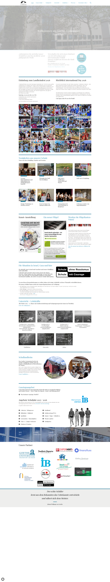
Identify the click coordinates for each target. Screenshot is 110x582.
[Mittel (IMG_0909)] (25, 110)
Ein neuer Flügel (51, 217)
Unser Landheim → (24, 374)
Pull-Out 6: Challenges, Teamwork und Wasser (62, 180)
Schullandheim (25, 357)
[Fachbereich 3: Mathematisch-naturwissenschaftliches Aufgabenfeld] (64, 317)
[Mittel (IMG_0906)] (49, 110)
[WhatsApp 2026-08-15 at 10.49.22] (61, 146)
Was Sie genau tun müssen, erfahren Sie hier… (79, 246)
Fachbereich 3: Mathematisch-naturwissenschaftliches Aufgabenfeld (64, 326)
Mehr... (55, 45)
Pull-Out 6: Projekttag (83, 178)
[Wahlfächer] (27, 339)
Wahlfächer (27, 347)
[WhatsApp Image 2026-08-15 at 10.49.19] (61, 134)
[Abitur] (64, 339)
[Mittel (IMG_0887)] (37, 122)
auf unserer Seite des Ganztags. (42, 403)
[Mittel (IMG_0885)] (61, 122)
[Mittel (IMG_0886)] (49, 122)
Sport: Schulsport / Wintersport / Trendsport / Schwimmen (83, 326)
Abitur (64, 347)
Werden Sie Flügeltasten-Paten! (79, 218)
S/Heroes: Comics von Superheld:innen (83, 204)
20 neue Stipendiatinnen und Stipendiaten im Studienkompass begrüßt (27, 181)
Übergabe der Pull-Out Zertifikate (44, 179)
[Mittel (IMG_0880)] (49, 134)
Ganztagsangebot (26, 387)
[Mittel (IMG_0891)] (61, 110)
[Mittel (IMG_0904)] (85, 146)
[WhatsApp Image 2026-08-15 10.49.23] (85, 134)
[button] (3, 579)
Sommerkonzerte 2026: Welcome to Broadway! (63, 205)
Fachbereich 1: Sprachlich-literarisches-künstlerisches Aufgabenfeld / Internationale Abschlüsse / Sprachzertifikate (27, 327)
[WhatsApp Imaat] (49, 146)
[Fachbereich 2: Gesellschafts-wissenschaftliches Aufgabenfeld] (45, 317)
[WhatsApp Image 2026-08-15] (73, 134)
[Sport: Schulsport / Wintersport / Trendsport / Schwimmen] (83, 317)
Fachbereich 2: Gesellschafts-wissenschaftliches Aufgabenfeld (45, 326)
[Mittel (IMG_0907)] (37, 110)
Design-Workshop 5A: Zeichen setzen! (27, 204)
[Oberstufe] (45, 339)
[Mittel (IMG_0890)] (73, 110)
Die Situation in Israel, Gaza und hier (35, 265)
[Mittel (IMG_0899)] (73, 146)
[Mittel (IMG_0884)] (73, 122)
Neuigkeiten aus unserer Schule (33, 158)
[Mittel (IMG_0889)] (85, 110)
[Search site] (90, 3)
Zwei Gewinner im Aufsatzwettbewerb (44, 204)
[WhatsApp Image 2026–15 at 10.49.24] (25, 146)
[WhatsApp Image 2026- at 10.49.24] (37, 146)
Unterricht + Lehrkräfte (29, 301)
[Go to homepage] (23, 3)
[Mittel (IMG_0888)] (25, 122)
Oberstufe (46, 347)
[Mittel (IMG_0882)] (25, 134)
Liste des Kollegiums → (25, 305)
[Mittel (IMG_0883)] (85, 122)
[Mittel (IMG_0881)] (37, 134)
